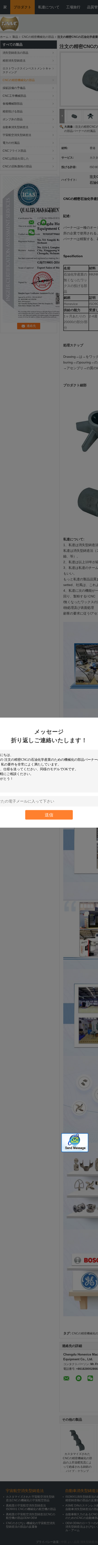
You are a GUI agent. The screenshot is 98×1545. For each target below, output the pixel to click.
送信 (49, 814)
